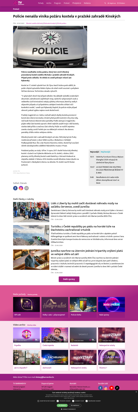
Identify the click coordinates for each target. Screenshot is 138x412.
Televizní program (19, 387)
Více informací (70, 398)
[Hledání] (105, 3)
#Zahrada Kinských (49, 23)
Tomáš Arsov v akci (47, 389)
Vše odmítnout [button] (75, 405)
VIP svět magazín (47, 387)
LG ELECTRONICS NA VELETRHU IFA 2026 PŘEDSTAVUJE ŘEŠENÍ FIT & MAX (109, 170)
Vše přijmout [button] (62, 405)
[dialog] (69, 401)
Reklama (87, 3)
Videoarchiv (17, 389)
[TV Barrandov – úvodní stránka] (18, 3)
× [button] (136, 392)
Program (57, 3)
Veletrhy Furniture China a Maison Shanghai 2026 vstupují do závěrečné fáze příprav (109, 160)
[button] (69, 409)
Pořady (41, 3)
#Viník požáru (61, 23)
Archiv (48, 3)
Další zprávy (69, 279)
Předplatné (76, 3)
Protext (67, 3)
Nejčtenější (105, 152)
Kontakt (73, 383)
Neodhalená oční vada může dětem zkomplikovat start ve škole (107, 180)
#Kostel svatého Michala (34, 23)
